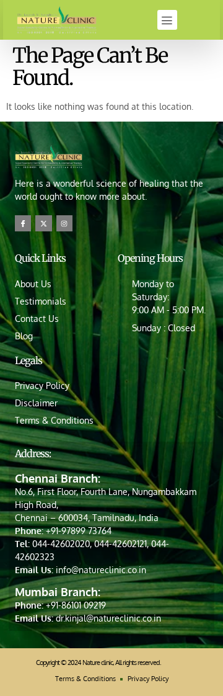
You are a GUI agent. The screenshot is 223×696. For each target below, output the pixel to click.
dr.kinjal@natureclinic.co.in (108, 618)
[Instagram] (64, 223)
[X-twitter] (43, 223)
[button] (167, 20)
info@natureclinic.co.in (101, 569)
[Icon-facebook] (23, 223)
